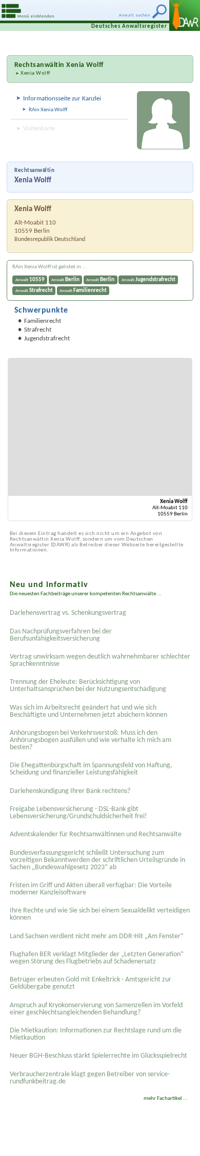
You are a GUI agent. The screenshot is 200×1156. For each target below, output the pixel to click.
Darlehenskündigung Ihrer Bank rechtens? (70, 791)
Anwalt (30, 280)
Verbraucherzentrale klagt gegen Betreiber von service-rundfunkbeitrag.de (90, 1078)
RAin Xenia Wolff (48, 110)
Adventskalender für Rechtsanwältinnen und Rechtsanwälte (96, 834)
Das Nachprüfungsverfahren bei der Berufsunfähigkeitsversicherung (61, 635)
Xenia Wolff (35, 73)
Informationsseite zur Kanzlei (62, 98)
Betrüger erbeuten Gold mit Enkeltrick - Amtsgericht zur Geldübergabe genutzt (90, 983)
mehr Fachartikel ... (166, 1098)
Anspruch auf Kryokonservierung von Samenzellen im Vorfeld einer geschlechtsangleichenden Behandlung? (96, 1009)
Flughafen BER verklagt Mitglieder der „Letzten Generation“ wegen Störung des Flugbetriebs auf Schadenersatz (97, 958)
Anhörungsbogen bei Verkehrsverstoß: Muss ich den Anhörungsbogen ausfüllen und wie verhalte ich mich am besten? (90, 740)
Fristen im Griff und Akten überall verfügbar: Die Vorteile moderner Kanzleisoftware (91, 889)
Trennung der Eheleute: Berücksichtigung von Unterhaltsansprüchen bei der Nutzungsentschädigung (88, 685)
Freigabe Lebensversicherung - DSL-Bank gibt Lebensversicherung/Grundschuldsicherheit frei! (78, 812)
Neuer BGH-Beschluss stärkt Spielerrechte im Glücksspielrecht (98, 1056)
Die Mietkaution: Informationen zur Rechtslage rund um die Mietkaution (96, 1034)
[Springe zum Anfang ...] (179, 1135)
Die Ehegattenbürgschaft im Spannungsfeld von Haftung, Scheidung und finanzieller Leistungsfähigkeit (91, 769)
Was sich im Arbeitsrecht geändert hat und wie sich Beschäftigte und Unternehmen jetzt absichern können (88, 711)
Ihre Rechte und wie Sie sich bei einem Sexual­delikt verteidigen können (100, 914)
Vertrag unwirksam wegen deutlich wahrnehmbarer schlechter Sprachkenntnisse (100, 660)
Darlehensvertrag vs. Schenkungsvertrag (68, 613)
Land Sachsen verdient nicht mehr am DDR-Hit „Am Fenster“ (97, 936)
